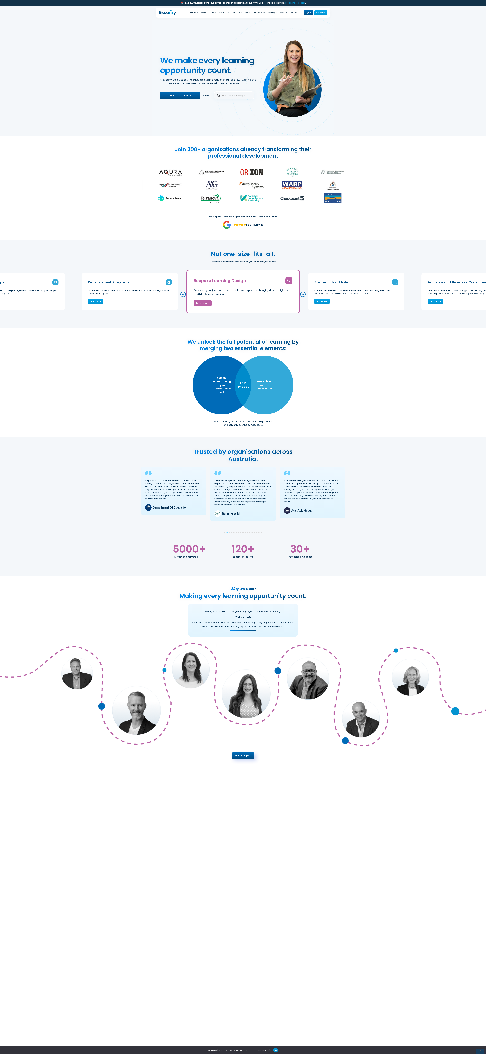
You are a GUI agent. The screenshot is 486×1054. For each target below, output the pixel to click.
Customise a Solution (218, 13)
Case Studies (284, 13)
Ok (276, 1050)
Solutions (192, 13)
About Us (234, 13)
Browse (203, 13)
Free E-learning (269, 13)
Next (303, 294)
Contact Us (320, 13)
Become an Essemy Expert (251, 13)
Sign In (308, 13)
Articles (294, 13)
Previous (183, 294)
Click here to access (295, 2)
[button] (224, 532)
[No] (480, 1051)
